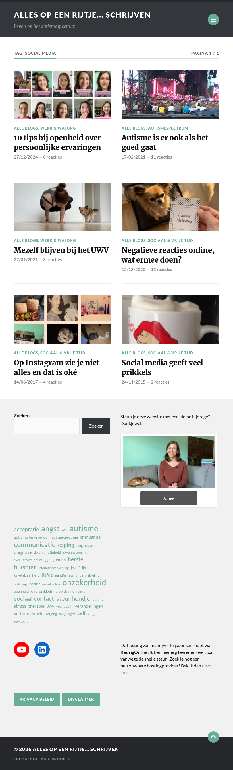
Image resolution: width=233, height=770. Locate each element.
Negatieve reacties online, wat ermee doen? (168, 255)
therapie (36, 606)
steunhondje (73, 598)
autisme (84, 528)
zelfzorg (86, 613)
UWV (50, 606)
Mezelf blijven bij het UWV (61, 250)
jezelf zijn (78, 567)
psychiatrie (66, 591)
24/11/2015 (133, 381)
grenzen (59, 559)
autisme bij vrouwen (32, 537)
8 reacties (52, 259)
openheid (21, 591)
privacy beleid (37, 699)
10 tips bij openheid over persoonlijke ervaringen (57, 142)
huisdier (25, 566)
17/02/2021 (133, 156)
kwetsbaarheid (27, 575)
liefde (47, 574)
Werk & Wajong (58, 128)
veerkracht (64, 606)
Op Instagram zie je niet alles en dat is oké (56, 367)
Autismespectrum (168, 128)
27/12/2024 (26, 156)
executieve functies (28, 560)
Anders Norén (56, 759)
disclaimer (81, 699)
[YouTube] (21, 649)
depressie (85, 545)
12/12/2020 (133, 269)
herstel (76, 559)
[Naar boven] (213, 737)
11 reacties (161, 156)
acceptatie (26, 529)
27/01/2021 (26, 259)
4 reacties (52, 381)
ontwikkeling (51, 584)
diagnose (23, 552)
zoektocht (21, 621)
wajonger (67, 613)
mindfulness (64, 575)
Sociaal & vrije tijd (170, 240)
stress (20, 606)
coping (66, 544)
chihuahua (90, 537)
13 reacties (161, 269)
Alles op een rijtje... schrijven (82, 15)
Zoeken (22, 415)
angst (50, 528)
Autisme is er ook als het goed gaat (165, 142)
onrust (35, 584)
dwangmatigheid (47, 552)
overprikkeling (44, 591)
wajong (51, 614)
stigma (98, 599)
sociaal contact (34, 598)
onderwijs (20, 584)
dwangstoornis (75, 552)
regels (80, 591)
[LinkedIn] (42, 649)
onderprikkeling (87, 575)
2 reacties (160, 381)
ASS (64, 530)
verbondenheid (29, 613)
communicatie (35, 544)
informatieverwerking (54, 568)
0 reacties (52, 156)
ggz (47, 559)
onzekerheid (84, 582)
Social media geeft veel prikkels (162, 367)
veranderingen (89, 606)
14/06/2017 (26, 381)
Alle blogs (26, 128)
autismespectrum (65, 537)
